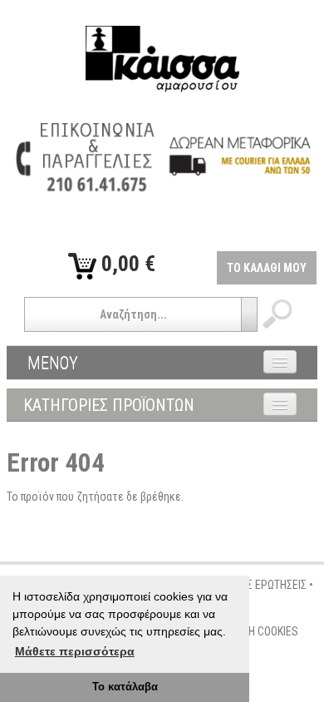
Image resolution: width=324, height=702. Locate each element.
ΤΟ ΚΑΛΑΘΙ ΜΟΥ (267, 267)
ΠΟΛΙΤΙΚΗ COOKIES (255, 631)
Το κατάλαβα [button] (125, 687)
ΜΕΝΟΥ (52, 363)
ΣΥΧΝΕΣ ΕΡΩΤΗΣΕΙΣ (261, 584)
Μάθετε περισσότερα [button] (75, 651)
